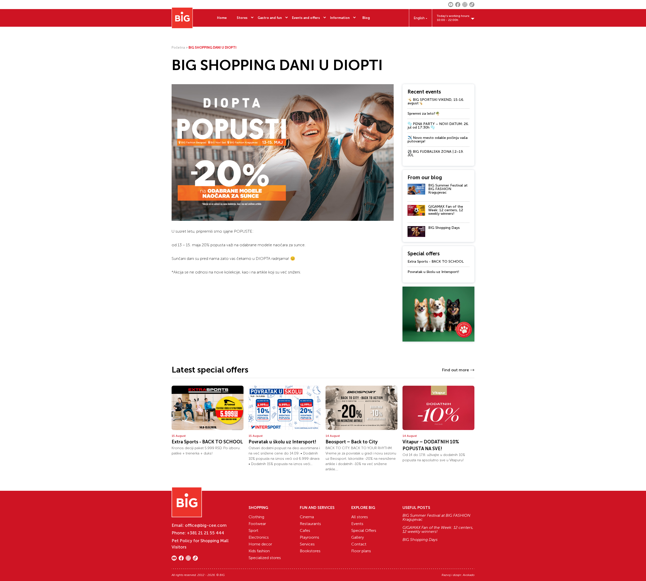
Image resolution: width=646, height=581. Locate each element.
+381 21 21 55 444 (205, 532)
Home (222, 18)
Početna (178, 47)
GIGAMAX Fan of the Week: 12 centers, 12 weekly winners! (445, 210)
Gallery (357, 537)
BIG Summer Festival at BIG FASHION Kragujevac (448, 189)
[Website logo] (182, 17)
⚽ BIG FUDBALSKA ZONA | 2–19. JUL (436, 153)
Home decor (260, 544)
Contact (358, 544)
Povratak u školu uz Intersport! (433, 272)
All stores (359, 516)
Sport (253, 530)
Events (357, 523)
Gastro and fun (270, 18)
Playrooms (309, 537)
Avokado (468, 575)
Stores (242, 18)
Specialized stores (265, 557)
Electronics (259, 537)
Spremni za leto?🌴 (424, 113)
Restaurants (310, 523)
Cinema (307, 516)
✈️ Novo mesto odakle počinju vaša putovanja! (438, 139)
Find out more (455, 370)
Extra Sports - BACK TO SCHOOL (436, 261)
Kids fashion (259, 550)
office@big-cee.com (206, 525)
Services (307, 544)
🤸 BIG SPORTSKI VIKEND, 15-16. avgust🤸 (436, 101)
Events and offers (306, 18)
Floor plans (361, 550)
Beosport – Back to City (352, 442)
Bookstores (310, 550)
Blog (366, 18)
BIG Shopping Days (444, 228)
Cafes (305, 530)
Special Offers (363, 530)
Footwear (257, 523)
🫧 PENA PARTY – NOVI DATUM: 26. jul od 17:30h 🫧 (438, 126)
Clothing (256, 516)
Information (340, 18)
